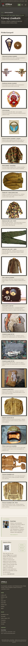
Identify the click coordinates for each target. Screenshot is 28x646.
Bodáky (2, 606)
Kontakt (2, 624)
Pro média (3, 622)
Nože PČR (3, 602)
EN (22, 4)
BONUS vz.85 (4, 597)
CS (19, 4)
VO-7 (2, 599)
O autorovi (3, 620)
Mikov (2, 608)
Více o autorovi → (14, 534)
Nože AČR (3, 600)
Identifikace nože (4, 614)
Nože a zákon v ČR (5, 618)
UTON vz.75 (3, 595)
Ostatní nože (4, 604)
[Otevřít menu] (25, 4)
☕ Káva (22, 550)
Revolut (22, 547)
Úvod (2, 12)
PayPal (22, 545)
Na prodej (3, 616)
